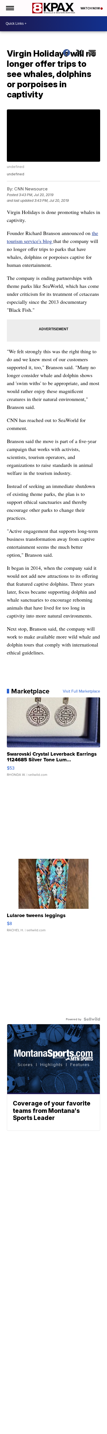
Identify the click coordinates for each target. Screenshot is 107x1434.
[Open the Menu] (9, 8)
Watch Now (90, 8)
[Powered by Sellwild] (92, 1019)
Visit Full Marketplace (81, 691)
